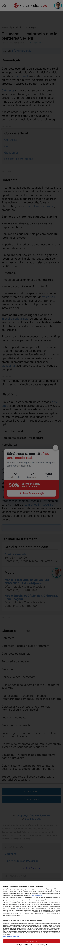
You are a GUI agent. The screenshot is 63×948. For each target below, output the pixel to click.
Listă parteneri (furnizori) (11, 936)
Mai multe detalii (37, 895)
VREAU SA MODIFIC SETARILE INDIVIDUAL (31, 945)
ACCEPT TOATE (31, 941)
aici (17, 908)
